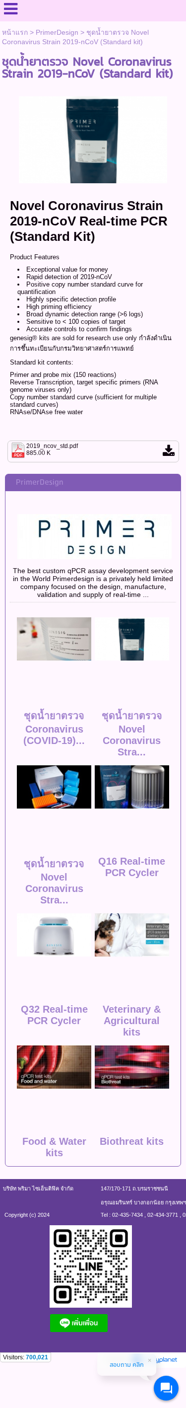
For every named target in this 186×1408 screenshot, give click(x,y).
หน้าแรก (15, 32)
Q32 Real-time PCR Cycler (54, 1015)
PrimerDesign (57, 32)
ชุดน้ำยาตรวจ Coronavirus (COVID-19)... (54, 728)
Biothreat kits (132, 1141)
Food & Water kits (54, 1147)
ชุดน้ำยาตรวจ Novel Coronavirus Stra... (132, 733)
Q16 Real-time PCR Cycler (131, 867)
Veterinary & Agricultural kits (132, 1020)
